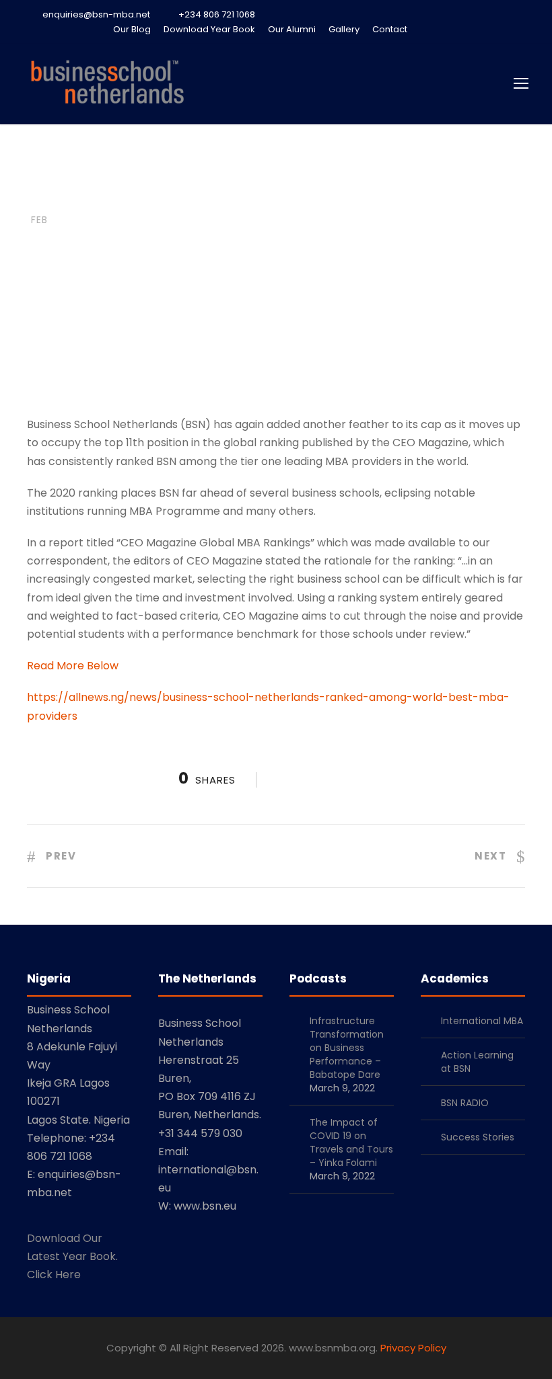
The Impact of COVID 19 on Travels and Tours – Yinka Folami (351, 1142)
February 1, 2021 (128, 308)
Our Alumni (292, 29)
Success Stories (477, 1137)
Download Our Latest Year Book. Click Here (72, 1256)
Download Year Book (209, 29)
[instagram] (521, 29)
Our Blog (132, 29)
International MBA (482, 1021)
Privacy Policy (413, 1348)
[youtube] (498, 29)
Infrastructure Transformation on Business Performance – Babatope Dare (347, 1047)
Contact (389, 29)
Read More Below (72, 665)
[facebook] (427, 29)
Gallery (344, 29)
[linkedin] (451, 29)
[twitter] (474, 29)
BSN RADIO (465, 1103)
